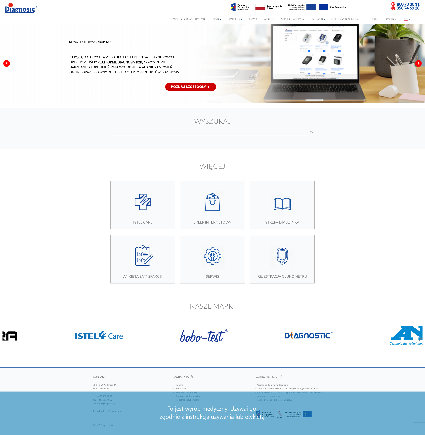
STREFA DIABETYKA (282, 222)
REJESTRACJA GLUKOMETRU (282, 276)
